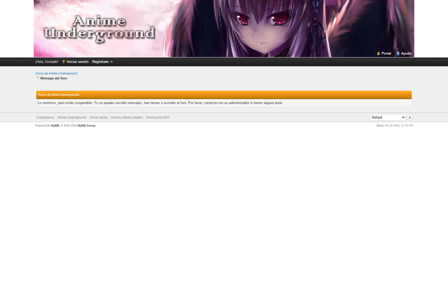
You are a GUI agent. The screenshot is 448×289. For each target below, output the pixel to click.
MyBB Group (86, 125)
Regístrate (100, 62)
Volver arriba (99, 117)
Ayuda (406, 53)
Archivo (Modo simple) (127, 117)
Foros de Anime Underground (57, 73)
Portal (386, 53)
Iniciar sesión (78, 62)
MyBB (55, 125)
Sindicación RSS (158, 117)
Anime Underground (72, 117)
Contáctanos (45, 117)
